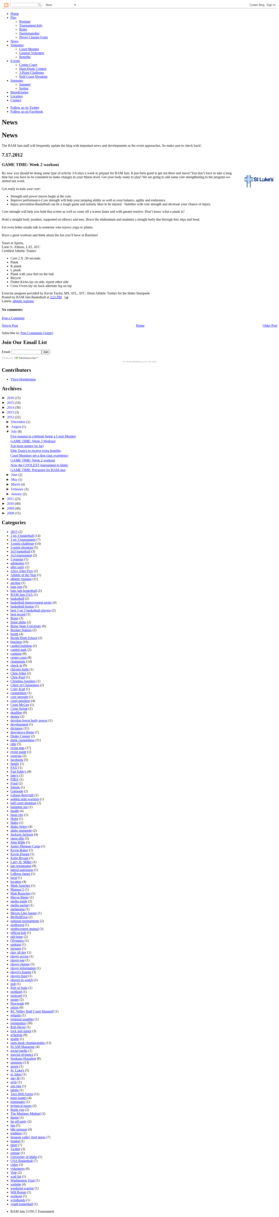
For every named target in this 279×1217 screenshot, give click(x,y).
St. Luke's (17, 1070)
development (19, 724)
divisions (16, 728)
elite (13, 744)
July (14, 431)
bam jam (16, 587)
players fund (18, 976)
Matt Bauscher (20, 893)
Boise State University (25, 626)
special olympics (21, 1054)
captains (16, 653)
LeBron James (20, 874)
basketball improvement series (31, 602)
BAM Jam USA (21, 594)
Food (14, 783)
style (13, 1082)
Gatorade (16, 791)
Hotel (14, 819)
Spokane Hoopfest (23, 1058)
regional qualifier (22, 1019)
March (16, 484)
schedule (16, 1035)
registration (18, 1023)
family (14, 764)
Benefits (25, 57)
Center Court (28, 65)
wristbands (17, 1200)
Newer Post (10, 325)
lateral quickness (21, 870)
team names (18, 1098)
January (17, 494)
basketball (17, 598)
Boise (14, 618)
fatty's (14, 775)
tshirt (13, 1145)
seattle (14, 1039)
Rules (23, 29)
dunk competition (22, 740)
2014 (11, 407)
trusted (15, 1141)
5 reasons (16, 559)
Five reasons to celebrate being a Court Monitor (43, 436)
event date (17, 748)
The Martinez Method (25, 1113)
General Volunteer (31, 53)
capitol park (18, 650)
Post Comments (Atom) (36, 333)
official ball (18, 933)
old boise (16, 937)
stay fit (15, 1078)
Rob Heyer (18, 1027)
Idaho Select (18, 826)
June (14, 475)
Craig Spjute (19, 708)
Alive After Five (21, 571)
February (17, 489)
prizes (14, 1007)
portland (16, 992)
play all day (18, 952)
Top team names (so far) (27, 446)
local (13, 878)
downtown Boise (22, 732)
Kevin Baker (19, 850)
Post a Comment (13, 318)
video (14, 1165)
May (14, 479)
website (15, 1184)
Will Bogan (18, 1192)
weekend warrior (22, 1188)
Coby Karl (17, 689)
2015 (11, 403)
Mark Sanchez (20, 885)
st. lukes (16, 1074)
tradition (16, 1133)
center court (18, 657)
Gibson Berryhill (22, 795)
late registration (20, 866)
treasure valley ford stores (28, 1137)
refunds (15, 1015)
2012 (11, 417)
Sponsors (16, 80)
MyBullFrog (19, 917)
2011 (11, 499)
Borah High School (23, 638)
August (16, 427)
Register (25, 21)
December (18, 422)
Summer (25, 84)
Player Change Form (33, 37)
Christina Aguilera (23, 681)
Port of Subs (18, 988)
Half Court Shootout (33, 76)
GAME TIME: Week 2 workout (32, 460)
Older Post (270, 325)
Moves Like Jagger (23, 913)
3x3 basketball (20, 551)
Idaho (14, 823)
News (14, 41)
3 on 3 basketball (22, 536)
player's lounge (20, 972)
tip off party (18, 1121)
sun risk (15, 1086)
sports (14, 1066)
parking (15, 944)
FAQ (13, 767)
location (15, 881)
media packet (19, 905)
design (14, 716)
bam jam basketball (23, 591)
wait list (15, 1176)
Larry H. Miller (21, 862)
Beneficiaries (19, 92)
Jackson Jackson (21, 834)
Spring (23, 88)
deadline (16, 712)
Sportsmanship (29, 33)
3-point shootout (21, 547)
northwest (17, 925)
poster (14, 999)
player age (17, 960)
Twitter (15, 1149)
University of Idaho (23, 1157)
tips (12, 1125)
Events (15, 61)
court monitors (20, 701)
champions (17, 661)
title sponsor (18, 1129)
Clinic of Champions (24, 685)
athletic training (23, 301)
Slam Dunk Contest (32, 69)
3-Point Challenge (31, 72)
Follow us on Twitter (24, 107)
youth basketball (21, 1204)
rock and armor (20, 1031)
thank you (17, 1110)
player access (19, 956)
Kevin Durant (19, 854)
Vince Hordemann (23, 379)
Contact (15, 100)
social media (18, 1051)
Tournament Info (30, 25)
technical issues (21, 1106)
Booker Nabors (21, 630)
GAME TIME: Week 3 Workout (32, 441)
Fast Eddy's (18, 771)
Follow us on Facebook (26, 111)
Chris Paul (17, 677)
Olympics (17, 940)
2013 (11, 412)
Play (13, 17)
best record (18, 614)
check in (16, 665)
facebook (16, 760)
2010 (11, 503)
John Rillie (17, 842)
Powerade (17, 1003)
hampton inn (19, 807)
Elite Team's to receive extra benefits (35, 451)
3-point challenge (22, 543)
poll (13, 984)
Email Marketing (135, 361)
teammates (17, 1102)
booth (14, 634)
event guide (18, 752)
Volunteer (17, 45)
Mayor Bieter (19, 897)
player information (23, 968)
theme (14, 1117)
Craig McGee (19, 705)
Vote (13, 1172)
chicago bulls (19, 669)
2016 (11, 398)
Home (14, 14)
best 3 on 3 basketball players (30, 610)
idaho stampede (21, 830)
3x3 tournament (21, 555)
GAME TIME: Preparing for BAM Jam (37, 470)
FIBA (14, 779)
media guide (18, 901)
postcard (16, 995)
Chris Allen (18, 673)
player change (20, 964)
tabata (14, 1090)
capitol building (21, 646)
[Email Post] (66, 297)
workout (16, 1196)
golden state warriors (24, 799)
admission (17, 563)
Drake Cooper (20, 736)
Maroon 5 (17, 889)
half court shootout (23, 803)
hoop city (16, 815)
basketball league (22, 606)
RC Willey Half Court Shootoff (32, 1011)
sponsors (16, 1062)
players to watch (21, 980)
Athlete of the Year (23, 575)
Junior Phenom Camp (25, 846)
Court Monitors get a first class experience (39, 455)
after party (17, 567)
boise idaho (18, 622)
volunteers (17, 1168)
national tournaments (24, 921)
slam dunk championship (27, 1043)
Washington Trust (22, 1180)
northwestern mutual (24, 929)
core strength (19, 697)
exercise (16, 756)
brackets (16, 642)
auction (15, 583)
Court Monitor (29, 49)
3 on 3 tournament (23, 539)
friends (15, 787)
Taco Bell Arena (21, 1094)
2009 (11, 508)
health (14, 811)
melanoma (17, 909)
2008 (11, 513)
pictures (15, 948)
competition (18, 693)
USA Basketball (21, 1161)
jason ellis (17, 838)
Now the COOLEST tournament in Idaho (39, 465)
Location (16, 96)
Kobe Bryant (19, 858)
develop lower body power (29, 720)
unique (15, 1153)
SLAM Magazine (22, 1047)
